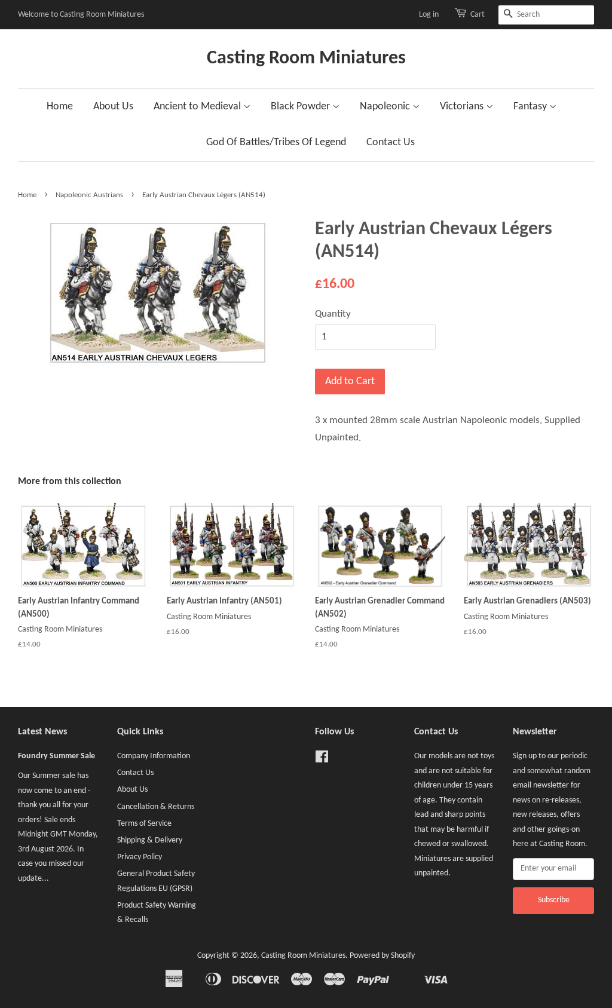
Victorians (463, 107)
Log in (429, 14)
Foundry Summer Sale (56, 756)
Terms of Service (144, 823)
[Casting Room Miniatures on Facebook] (322, 759)
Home (60, 107)
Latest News (42, 732)
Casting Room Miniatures (306, 58)
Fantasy (531, 107)
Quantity (333, 314)
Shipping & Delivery (149, 840)
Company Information (153, 756)
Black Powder (301, 107)
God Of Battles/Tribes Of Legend (276, 142)
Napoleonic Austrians (89, 195)
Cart (477, 14)
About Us (113, 107)
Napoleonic (386, 107)
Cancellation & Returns (155, 806)
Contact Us (390, 142)
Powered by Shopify (382, 955)
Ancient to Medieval (198, 107)
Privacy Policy (139, 857)
